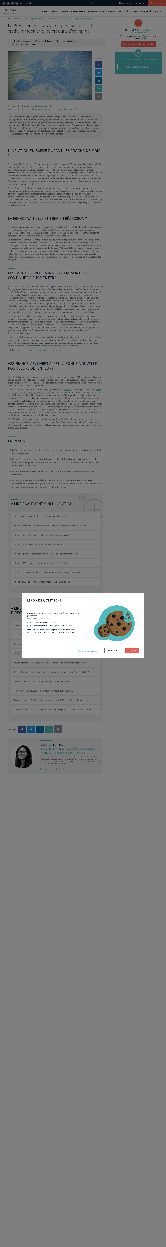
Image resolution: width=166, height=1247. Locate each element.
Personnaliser (113, 650)
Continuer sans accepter (88, 651)
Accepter (132, 650)
